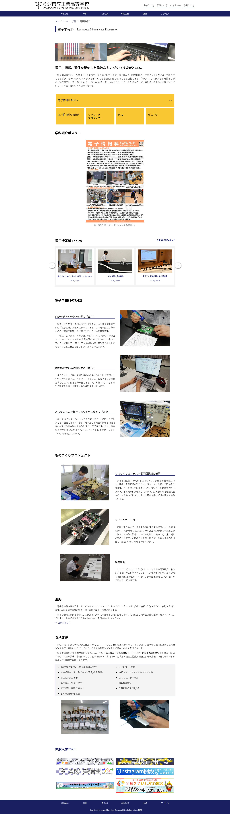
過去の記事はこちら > (166, 239)
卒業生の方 (189, 5)
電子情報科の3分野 (68, 114)
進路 (145, 13)
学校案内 (65, 13)
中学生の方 (175, 5)
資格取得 (153, 114)
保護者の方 (162, 5)
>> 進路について (63, 622)
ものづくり (95, 116)
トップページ (61, 21)
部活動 (105, 13)
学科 (85, 13)
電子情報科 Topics (115, 100)
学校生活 (125, 13)
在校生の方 (149, 5)
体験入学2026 (65, 749)
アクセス (165, 13)
